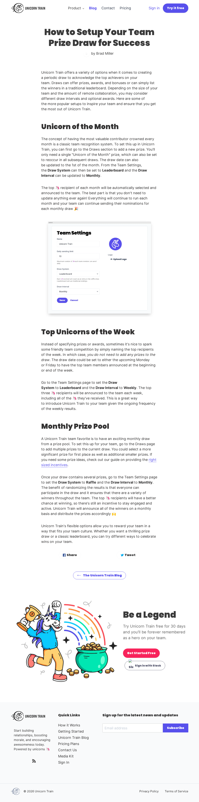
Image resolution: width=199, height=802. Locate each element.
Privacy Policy (149, 791)
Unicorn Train (44, 791)
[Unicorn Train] (15, 791)
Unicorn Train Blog (73, 738)
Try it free (175, 8)
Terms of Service (176, 791)
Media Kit (66, 756)
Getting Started (71, 731)
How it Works (69, 725)
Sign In (63, 762)
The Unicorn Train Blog (102, 575)
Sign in (154, 8)
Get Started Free (141, 653)
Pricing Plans (68, 744)
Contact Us (67, 750)
